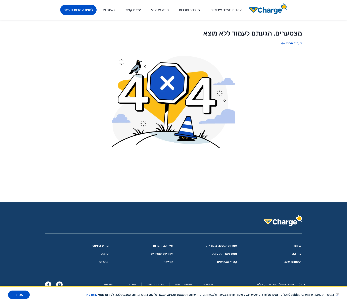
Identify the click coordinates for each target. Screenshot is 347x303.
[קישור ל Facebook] (48, 284)
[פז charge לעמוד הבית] (173, 221)
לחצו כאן (92, 295)
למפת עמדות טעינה (78, 10)
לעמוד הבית (294, 43)
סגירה (18, 294)
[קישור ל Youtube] (59, 284)
